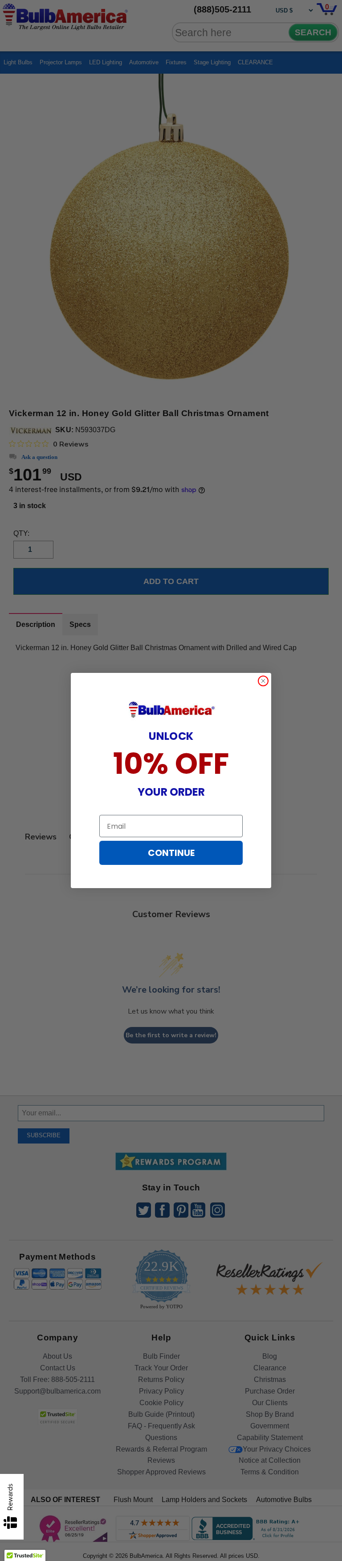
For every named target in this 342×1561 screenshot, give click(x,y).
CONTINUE (171, 853)
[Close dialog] (263, 680)
